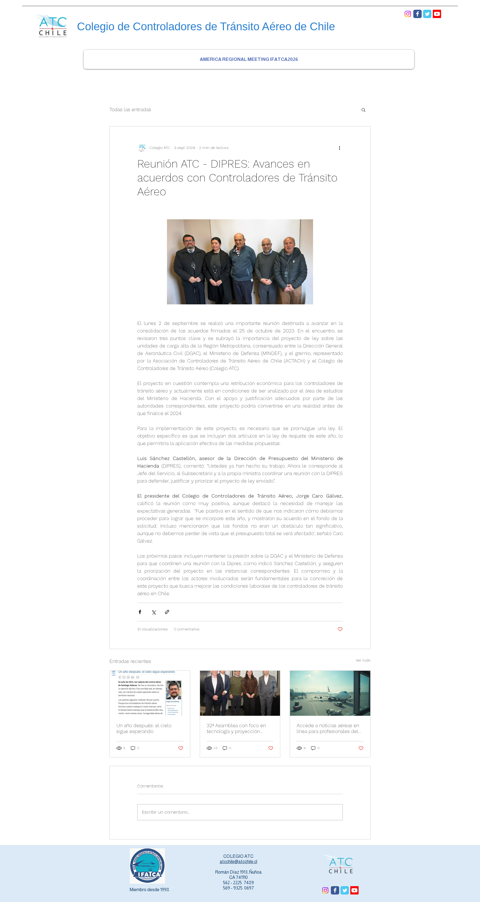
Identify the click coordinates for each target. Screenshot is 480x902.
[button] (363, 109)
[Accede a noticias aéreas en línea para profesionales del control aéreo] (330, 693)
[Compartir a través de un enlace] (167, 612)
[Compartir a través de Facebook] (139, 612)
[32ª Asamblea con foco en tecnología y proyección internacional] (240, 693)
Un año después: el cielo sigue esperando (143, 728)
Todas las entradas (130, 109)
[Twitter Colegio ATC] (427, 14)
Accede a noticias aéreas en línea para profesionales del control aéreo (328, 728)
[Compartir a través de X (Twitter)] (153, 612)
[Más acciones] (339, 147)
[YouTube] (437, 14)
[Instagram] (408, 14)
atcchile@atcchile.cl (238, 861)
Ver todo (363, 660)
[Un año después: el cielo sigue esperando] (150, 693)
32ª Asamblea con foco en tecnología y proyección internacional (236, 728)
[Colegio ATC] (417, 14)
